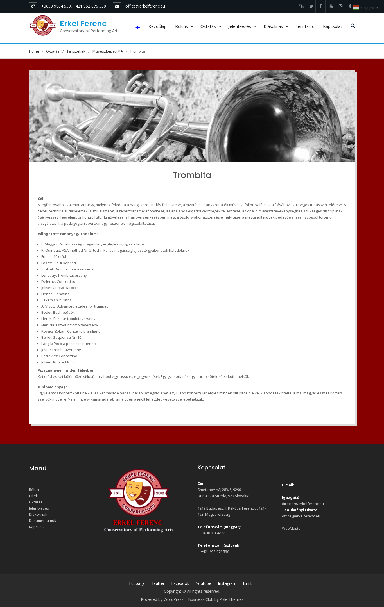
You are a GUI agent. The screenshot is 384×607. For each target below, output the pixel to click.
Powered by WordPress (162, 599)
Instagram (227, 583)
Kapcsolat (332, 26)
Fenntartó (305, 26)
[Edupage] (300, 6)
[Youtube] (330, 6)
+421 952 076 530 (214, 551)
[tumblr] (350, 6)
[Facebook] (320, 6)
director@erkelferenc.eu (303, 503)
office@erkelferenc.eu (145, 6)
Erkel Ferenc (83, 23)
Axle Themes (231, 599)
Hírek (33, 495)
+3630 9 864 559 (212, 532)
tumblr (249, 583)
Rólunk (181, 26)
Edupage (137, 583)
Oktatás (208, 26)
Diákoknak (273, 26)
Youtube (203, 583)
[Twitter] (310, 6)
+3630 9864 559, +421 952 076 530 (73, 6)
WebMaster (292, 528)
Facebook (180, 583)
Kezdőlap (157, 26)
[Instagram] (340, 6)
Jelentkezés (240, 26)
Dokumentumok (42, 520)
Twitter (158, 583)
